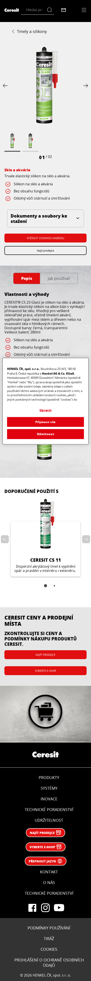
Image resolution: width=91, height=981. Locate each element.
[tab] (26, 278)
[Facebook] (32, 907)
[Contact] (63, 10)
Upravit (46, 410)
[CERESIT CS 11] (45, 537)
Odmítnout (45, 434)
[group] (45, 102)
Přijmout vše (45, 422)
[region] (45, 401)
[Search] (50, 9)
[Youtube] (58, 907)
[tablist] (45, 589)
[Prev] (6, 85)
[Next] (85, 85)
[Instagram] (45, 907)
